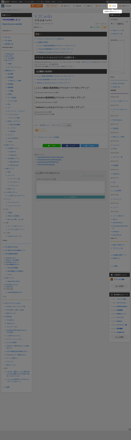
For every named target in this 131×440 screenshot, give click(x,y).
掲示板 (114, 6)
